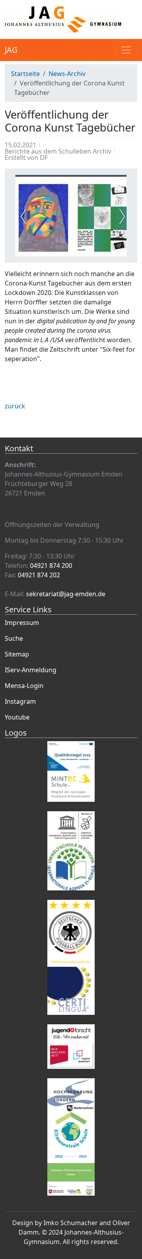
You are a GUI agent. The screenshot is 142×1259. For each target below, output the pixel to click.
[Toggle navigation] (126, 50)
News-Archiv (67, 73)
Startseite (25, 73)
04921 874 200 (51, 565)
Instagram (20, 701)
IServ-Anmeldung (30, 670)
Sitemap (17, 654)
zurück (15, 406)
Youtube (17, 717)
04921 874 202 (39, 575)
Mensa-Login (24, 685)
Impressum (22, 622)
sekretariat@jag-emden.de (65, 594)
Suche (14, 638)
